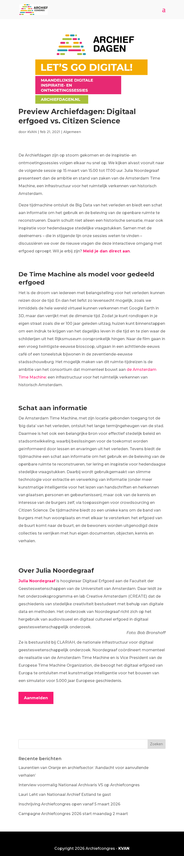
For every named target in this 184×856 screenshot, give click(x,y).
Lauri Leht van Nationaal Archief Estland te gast (64, 794)
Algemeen (72, 132)
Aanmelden (36, 698)
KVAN (32, 132)
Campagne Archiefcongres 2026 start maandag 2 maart (73, 813)
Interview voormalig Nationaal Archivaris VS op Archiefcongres (79, 785)
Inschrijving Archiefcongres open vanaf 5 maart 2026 (69, 804)
